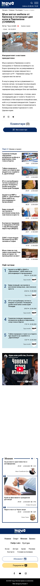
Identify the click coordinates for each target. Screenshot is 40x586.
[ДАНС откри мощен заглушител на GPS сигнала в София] (30, 239)
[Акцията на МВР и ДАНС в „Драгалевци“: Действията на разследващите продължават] (30, 198)
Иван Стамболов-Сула (22, 471)
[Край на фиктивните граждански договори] (20, 486)
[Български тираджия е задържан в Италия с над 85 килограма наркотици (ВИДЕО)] (30, 225)
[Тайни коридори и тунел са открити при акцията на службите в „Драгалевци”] (30, 171)
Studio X (24, 584)
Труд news (28, 295)
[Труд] (20, 531)
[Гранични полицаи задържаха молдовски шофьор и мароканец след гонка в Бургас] (30, 157)
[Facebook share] (4, 117)
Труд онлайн (11, 26)
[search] (32, 3)
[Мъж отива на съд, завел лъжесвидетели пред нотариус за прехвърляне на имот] (30, 253)
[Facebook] (14, 573)
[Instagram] (25, 573)
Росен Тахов (25, 517)
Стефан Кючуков (31, 505)
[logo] (8, 4)
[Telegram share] (13, 117)
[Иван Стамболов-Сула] (32, 471)
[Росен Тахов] (32, 517)
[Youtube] (20, 573)
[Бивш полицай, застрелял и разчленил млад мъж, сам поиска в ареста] (30, 212)
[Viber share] (8, 117)
